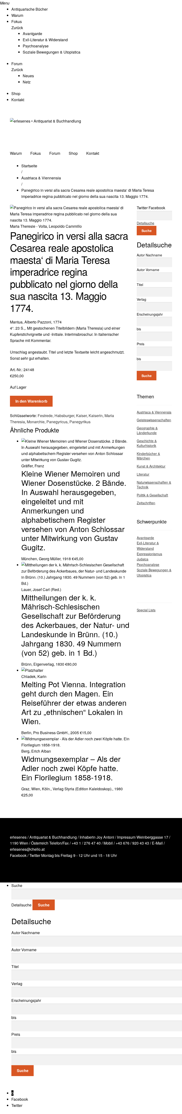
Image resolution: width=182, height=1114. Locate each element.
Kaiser (81, 415)
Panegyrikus (80, 421)
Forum (16, 63)
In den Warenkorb (31, 401)
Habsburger (64, 415)
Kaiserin (96, 415)
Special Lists (146, 610)
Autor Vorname (148, 269)
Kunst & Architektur (151, 466)
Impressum (126, 837)
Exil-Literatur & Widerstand (45, 39)
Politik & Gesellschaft (152, 495)
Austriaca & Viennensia (41, 178)
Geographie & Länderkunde (147, 430)
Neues (28, 75)
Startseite (29, 165)
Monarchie (36, 421)
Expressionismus (149, 553)
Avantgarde (32, 33)
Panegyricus (57, 421)
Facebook (18, 855)
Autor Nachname (149, 255)
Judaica (142, 559)
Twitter (34, 855)
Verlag (141, 299)
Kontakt (17, 99)
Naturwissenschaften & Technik (154, 484)
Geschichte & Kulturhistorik (147, 443)
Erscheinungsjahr (150, 314)
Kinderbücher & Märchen (148, 456)
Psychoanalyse (36, 46)
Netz (27, 82)
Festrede (45, 415)
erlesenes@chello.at (27, 849)
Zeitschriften (146, 502)
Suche (146, 230)
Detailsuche (145, 223)
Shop (15, 93)
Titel (140, 284)
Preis (140, 343)
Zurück (17, 27)
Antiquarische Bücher (29, 9)
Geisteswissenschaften (154, 420)
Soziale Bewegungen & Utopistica (51, 52)
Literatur (143, 474)
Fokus (16, 21)
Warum (17, 15)
